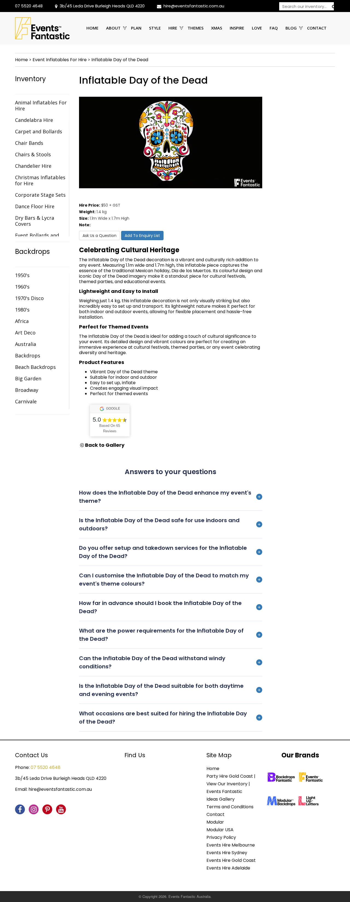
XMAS (216, 28)
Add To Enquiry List (142, 235)
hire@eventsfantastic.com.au (194, 6)
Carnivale (26, 401)
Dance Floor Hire (34, 206)
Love (257, 28)
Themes (195, 28)
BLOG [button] (291, 28)
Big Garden (28, 378)
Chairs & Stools (33, 154)
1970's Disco (29, 298)
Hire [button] (172, 28)
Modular (215, 822)
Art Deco (25, 332)
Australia (25, 344)
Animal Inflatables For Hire (41, 105)
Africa (22, 321)
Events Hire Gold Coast (231, 860)
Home (92, 28)
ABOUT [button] (113, 28)
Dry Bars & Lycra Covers (34, 221)
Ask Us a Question (99, 235)
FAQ (274, 28)
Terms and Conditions (229, 807)
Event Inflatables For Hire (60, 60)
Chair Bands (29, 143)
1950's (22, 275)
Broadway (26, 390)
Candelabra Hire (34, 120)
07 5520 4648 (29, 6)
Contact (215, 814)
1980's (22, 309)
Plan (136, 28)
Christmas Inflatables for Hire (40, 180)
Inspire (237, 28)
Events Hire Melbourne (230, 845)
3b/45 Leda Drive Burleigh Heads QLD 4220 (102, 6)
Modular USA (220, 830)
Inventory (30, 79)
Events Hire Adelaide (228, 868)
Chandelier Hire (33, 166)
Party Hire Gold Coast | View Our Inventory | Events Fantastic (230, 784)
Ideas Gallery (220, 799)
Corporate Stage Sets (40, 195)
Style (155, 28)
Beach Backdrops (35, 367)
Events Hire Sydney (226, 853)
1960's (22, 286)
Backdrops (32, 252)
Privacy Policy (221, 837)
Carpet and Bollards (38, 131)
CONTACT (316, 28)
